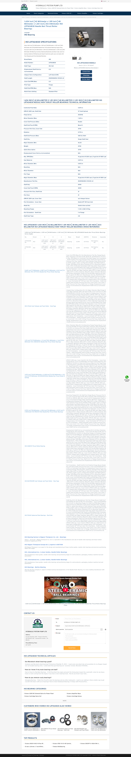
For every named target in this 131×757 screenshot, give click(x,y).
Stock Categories (39, 13)
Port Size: (27, 195)
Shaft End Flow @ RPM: (31, 125)
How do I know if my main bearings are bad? (41, 670)
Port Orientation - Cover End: (32, 202)
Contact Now (86, 71)
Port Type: (27, 174)
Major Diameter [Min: (30, 143)
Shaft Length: (28, 78)
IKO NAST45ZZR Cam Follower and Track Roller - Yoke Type (42, 481)
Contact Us (30, 755)
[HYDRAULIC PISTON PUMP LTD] (24, 7)
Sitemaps (41, 755)
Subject (57, 626)
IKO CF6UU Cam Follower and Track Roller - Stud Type (40, 306)
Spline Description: (29, 150)
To (56, 622)
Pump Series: (28, 115)
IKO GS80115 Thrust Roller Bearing (35, 446)
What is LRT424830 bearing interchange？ (86, 68)
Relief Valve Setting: (30, 91)
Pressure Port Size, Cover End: (33, 129)
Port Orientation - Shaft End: (32, 212)
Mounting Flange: (29, 209)
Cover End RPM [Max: (30, 81)
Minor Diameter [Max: (30, 118)
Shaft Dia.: (27, 139)
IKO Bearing (33, 17)
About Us (24, 755)
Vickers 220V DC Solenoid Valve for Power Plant (68, 13)
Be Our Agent (86, 79)
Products (28, 17)
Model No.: (27, 205)
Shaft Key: (27, 184)
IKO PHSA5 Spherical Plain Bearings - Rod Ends (39, 515)
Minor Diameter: (29, 170)
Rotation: (26, 132)
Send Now (72, 648)
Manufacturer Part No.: (31, 181)
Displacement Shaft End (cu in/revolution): (32, 70)
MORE (64, 701)
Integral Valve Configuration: (33, 75)
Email (57, 619)
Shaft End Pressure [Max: (31, 136)
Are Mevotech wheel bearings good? (38, 662)
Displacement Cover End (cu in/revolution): (37, 153)
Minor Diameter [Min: (30, 163)
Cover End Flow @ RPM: (31, 188)
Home (28, 13)
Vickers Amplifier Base (83, 13)
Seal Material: (28, 160)
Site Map (36, 755)
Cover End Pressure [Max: (31, 122)
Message (57, 633)
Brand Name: (28, 59)
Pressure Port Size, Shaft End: (33, 191)
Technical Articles (53, 13)
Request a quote (33, 1)
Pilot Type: (27, 85)
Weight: (26, 146)
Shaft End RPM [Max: (30, 88)
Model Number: (28, 63)
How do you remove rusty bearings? (38, 678)
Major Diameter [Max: (30, 177)
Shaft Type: (27, 66)
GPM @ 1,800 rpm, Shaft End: (32, 111)
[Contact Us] (127, 378)
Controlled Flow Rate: (30, 108)
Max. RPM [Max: (28, 157)
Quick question (60, 629)
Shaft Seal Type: (29, 216)
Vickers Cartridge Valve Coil (99, 13)
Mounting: (27, 167)
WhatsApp (86, 75)
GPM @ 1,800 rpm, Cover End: (33, 198)
